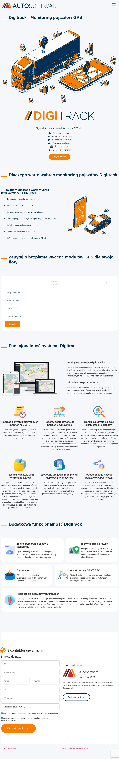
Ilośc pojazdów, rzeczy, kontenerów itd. (54, 283)
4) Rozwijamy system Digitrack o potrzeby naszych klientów (31, 219)
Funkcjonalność (109, 283)
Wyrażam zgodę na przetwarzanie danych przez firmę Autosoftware (30, 713)
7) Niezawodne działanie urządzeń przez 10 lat (26, 238)
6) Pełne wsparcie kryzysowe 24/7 (21, 232)
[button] (29, 199)
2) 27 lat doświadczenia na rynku (20, 205)
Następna (12, 324)
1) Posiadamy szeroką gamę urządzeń (23, 199)
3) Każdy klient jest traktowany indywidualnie (25, 212)
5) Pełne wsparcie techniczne (19, 225)
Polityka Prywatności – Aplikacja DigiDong (75, 748)
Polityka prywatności (10, 748)
